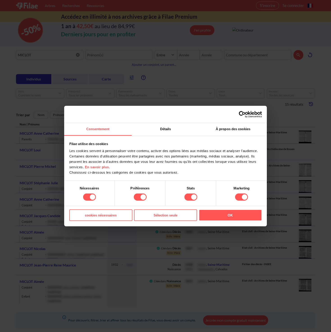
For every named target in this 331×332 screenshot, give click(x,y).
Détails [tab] (165, 129)
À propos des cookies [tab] (233, 129)
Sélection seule (165, 215)
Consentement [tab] (97, 129)
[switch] (140, 197)
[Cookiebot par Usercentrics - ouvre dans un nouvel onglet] (242, 114)
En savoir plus (97, 167)
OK (230, 215)
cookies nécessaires (101, 215)
